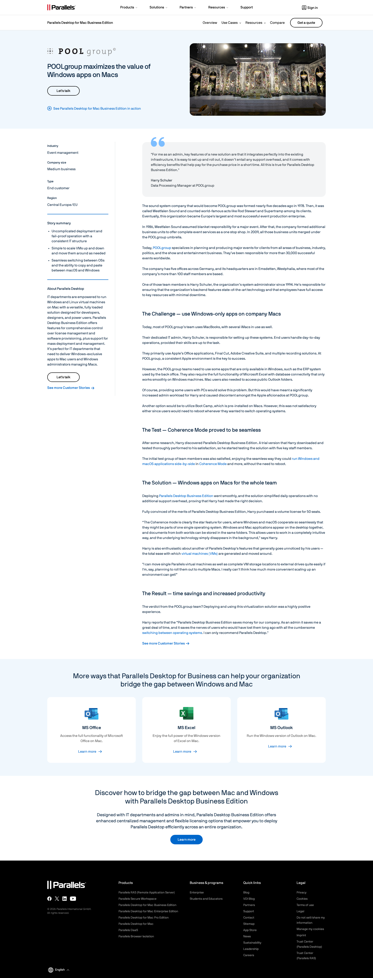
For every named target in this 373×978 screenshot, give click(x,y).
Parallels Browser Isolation (136, 936)
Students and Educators (206, 898)
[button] (129, 8)
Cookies (302, 898)
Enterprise (197, 892)
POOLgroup (162, 248)
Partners (249, 905)
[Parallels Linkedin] (64, 898)
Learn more (87, 751)
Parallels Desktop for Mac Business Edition (80, 22)
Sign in (312, 8)
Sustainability (252, 942)
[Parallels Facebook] (49, 898)
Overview (210, 22)
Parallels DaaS (128, 930)
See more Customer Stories (68, 388)
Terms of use (305, 905)
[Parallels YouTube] (73, 898)
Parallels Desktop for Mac (136, 923)
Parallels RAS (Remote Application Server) (147, 892)
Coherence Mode (213, 464)
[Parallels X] (57, 898)
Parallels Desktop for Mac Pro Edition (144, 917)
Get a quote (306, 22)
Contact (248, 917)
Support (248, 911)
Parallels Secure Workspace (137, 898)
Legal (300, 911)
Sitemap (248, 923)
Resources (253, 22)
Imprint (301, 935)
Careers (248, 955)
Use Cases (229, 22)
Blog (246, 892)
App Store (250, 930)
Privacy (302, 892)
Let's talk (63, 91)
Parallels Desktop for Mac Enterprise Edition (148, 911)
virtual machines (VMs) (200, 553)
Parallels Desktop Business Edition (186, 496)
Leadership (251, 949)
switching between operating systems (172, 633)
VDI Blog (249, 898)
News (247, 936)
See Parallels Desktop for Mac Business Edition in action (97, 108)
